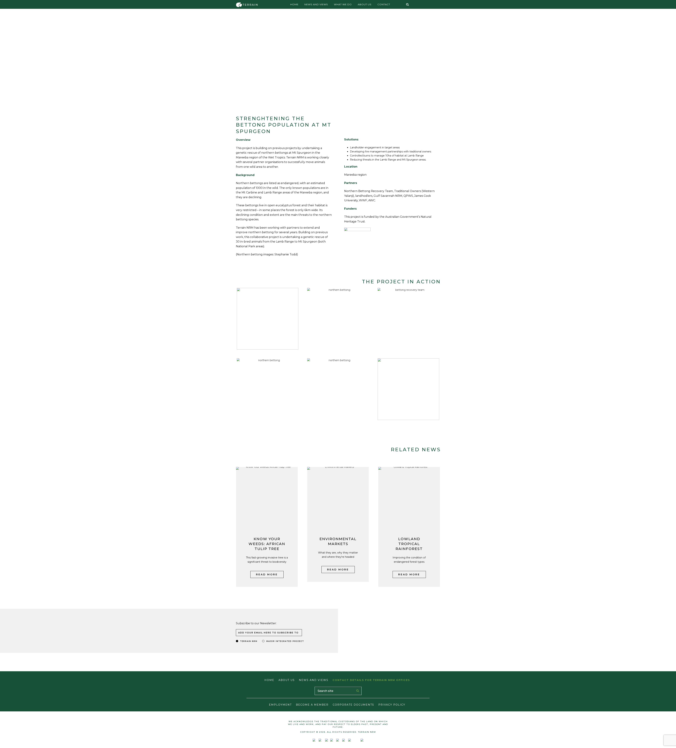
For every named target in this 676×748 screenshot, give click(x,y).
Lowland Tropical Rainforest (409, 544)
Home (294, 4)
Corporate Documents (353, 704)
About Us (364, 4)
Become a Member (312, 704)
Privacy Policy (391, 704)
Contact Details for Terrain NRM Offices (371, 680)
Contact (383, 4)
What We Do (343, 4)
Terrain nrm (248, 641)
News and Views (316, 4)
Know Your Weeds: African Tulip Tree (267, 544)
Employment (280, 704)
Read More (267, 574)
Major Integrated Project (285, 641)
